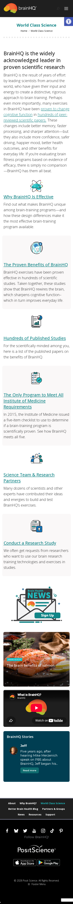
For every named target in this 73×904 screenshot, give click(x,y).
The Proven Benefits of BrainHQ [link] (36, 264)
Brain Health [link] (14, 659)
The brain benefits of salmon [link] (31, 665)
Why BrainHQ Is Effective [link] (28, 197)
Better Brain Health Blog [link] (23, 808)
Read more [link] (29, 770)
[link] (68, 21)
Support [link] (50, 814)
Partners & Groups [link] (53, 808)
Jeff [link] (23, 746)
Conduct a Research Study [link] (30, 543)
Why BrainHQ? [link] (28, 803)
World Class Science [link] (53, 803)
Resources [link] (35, 814)
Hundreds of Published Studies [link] (35, 338)
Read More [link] (15, 685)
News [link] (21, 814)
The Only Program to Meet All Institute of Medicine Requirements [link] (33, 401)
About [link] (12, 803)
